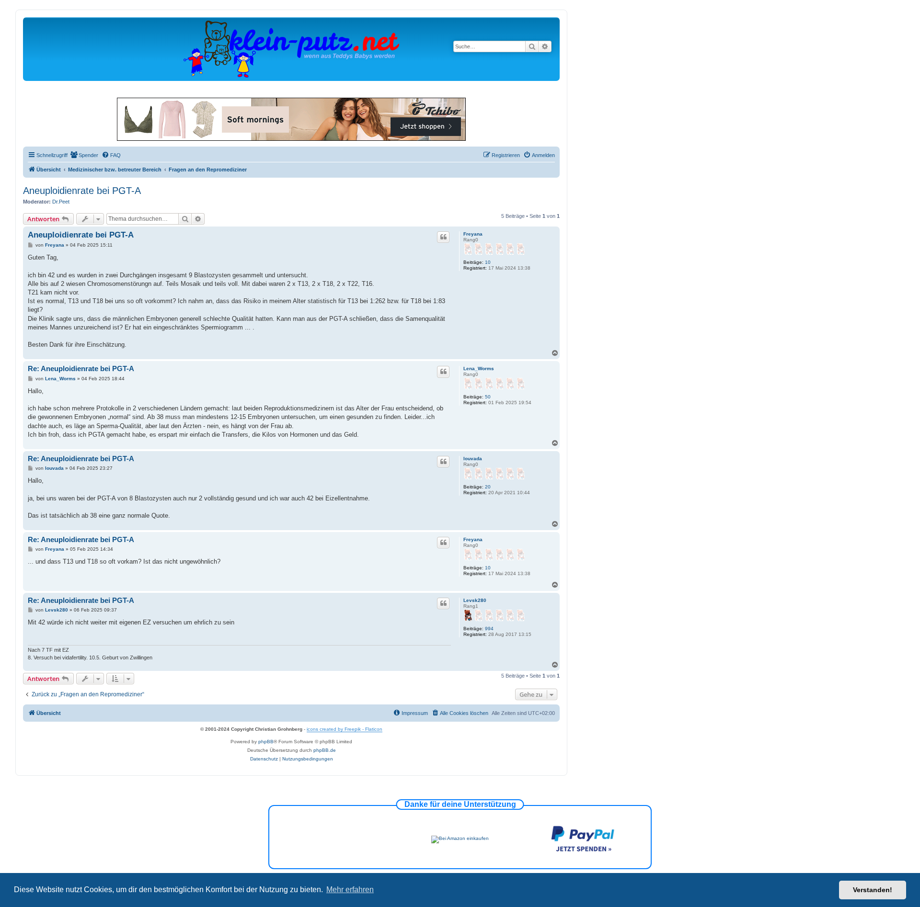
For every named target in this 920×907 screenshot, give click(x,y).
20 (488, 486)
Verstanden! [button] (872, 890)
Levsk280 (474, 600)
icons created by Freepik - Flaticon (344, 729)
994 (489, 628)
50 (488, 396)
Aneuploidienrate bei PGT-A (82, 190)
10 (488, 262)
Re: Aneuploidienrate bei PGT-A (81, 368)
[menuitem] (84, 155)
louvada (472, 458)
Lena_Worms (478, 368)
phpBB (266, 741)
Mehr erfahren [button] (350, 889)
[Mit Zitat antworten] (443, 237)
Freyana (473, 234)
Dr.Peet (60, 201)
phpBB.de (324, 750)
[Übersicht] (291, 48)
